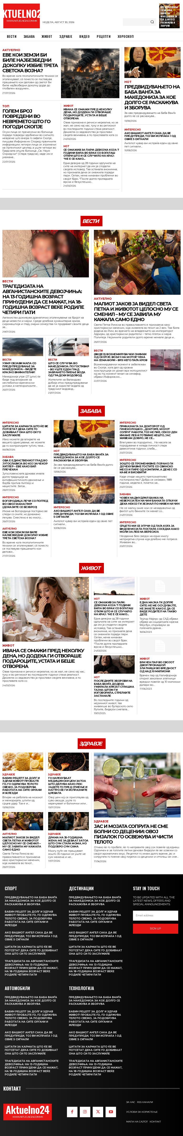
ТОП (5, 106)
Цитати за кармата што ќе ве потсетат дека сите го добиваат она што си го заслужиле (25, 431)
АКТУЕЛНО (11, 50)
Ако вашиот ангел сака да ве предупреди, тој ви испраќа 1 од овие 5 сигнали (150, 136)
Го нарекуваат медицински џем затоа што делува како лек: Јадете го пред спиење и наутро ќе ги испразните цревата (67, 785)
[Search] (152, 22)
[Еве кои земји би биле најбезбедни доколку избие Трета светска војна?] (90, 73)
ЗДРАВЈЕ (8, 774)
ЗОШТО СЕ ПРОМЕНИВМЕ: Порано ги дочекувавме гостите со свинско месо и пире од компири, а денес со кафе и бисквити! (148, 468)
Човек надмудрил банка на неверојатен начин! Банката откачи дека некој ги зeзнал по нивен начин (150, 500)
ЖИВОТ (68, 106)
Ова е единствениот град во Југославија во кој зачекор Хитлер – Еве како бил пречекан (24, 465)
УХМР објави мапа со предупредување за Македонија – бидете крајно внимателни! (19, 368)
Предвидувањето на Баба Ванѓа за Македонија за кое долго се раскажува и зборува (169, 16)
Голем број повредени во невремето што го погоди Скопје (26, 119)
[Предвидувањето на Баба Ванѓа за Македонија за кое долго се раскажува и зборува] (152, 62)
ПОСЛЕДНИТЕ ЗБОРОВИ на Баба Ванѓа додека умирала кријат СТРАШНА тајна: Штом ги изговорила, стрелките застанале (114, 688)
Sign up (155, 928)
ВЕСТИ (7, 281)
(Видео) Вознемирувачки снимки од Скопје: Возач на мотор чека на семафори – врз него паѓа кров (120, 357)
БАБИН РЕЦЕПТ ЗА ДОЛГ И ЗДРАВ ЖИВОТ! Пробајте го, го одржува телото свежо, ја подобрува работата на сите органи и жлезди (22, 785)
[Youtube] (111, 1112)
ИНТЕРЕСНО (132, 129)
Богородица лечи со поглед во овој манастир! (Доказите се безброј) (25, 503)
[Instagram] (85, 1112)
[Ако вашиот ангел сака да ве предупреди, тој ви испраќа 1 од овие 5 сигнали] (84, 490)
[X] (98, 1112)
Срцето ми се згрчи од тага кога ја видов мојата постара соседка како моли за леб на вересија (149, 528)
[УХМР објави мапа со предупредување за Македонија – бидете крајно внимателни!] (22, 347)
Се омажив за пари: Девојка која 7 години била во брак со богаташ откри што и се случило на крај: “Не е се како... (91, 154)
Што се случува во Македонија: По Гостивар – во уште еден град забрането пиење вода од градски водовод (68, 369)
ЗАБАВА (8, 457)
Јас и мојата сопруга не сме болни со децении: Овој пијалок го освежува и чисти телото (133, 834)
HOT (66, 146)
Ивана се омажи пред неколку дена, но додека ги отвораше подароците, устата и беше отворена (87, 114)
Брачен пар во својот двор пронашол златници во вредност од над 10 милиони (158, 667)
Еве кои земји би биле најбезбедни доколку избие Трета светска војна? (30, 62)
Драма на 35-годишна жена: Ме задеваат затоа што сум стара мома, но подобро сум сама (68, 842)
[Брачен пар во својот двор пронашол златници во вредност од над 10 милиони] (160, 646)
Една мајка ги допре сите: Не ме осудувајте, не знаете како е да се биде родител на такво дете (158, 608)
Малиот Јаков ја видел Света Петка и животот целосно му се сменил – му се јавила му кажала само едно (136, 311)
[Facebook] (72, 1112)
